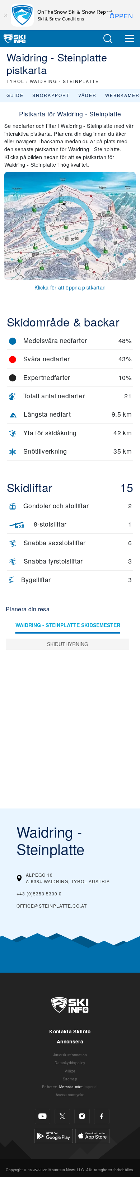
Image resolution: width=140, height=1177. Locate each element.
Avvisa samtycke (70, 1094)
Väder (87, 95)
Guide (15, 95)
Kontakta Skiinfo (69, 1031)
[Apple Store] (92, 1135)
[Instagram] (82, 1116)
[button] (107, 38)
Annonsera (70, 1041)
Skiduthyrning (67, 644)
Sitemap (70, 1078)
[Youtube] (42, 1116)
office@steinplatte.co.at (52, 906)
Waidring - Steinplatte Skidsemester (67, 625)
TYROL (15, 81)
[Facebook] (101, 1116)
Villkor (70, 1071)
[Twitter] (62, 1116)
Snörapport (51, 95)
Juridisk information (70, 1054)
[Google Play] (53, 1135)
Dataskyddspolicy (70, 1062)
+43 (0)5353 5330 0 (39, 893)
